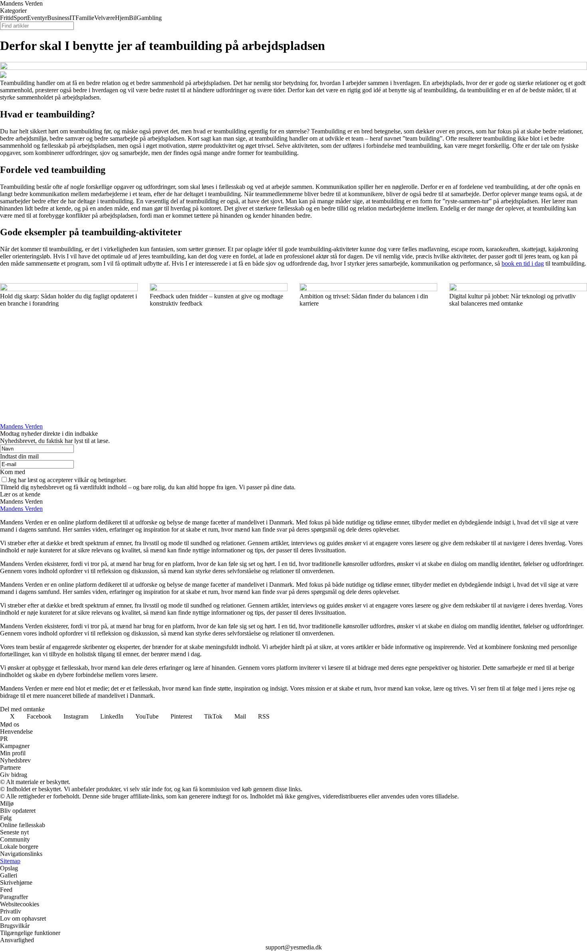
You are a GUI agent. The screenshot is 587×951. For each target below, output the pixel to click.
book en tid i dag (523, 263)
